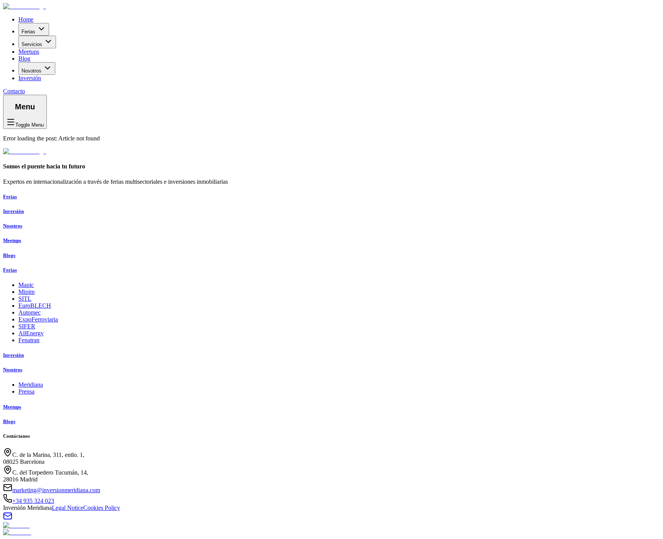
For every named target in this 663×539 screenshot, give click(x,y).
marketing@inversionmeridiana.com (56, 490)
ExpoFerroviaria (38, 319)
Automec (29, 312)
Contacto (14, 91)
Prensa (26, 391)
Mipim (26, 291)
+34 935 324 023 (33, 501)
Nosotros (31, 71)
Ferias (28, 32)
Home (25, 19)
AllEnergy (31, 333)
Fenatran (29, 340)
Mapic (26, 285)
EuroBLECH (34, 305)
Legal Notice (67, 507)
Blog (24, 58)
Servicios (31, 44)
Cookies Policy (101, 507)
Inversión (29, 78)
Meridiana (30, 384)
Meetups (28, 51)
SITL (24, 298)
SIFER (26, 326)
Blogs (9, 255)
